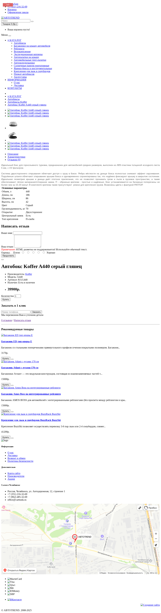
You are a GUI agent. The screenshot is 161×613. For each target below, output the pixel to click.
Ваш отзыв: (7, 246)
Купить (6, 299)
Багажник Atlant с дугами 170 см (19, 367)
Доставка (19, 85)
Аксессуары (20, 77)
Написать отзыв (22, 320)
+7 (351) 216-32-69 (17, 6)
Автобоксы (20, 43)
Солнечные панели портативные (31, 65)
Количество (7, 296)
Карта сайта (14, 473)
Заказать (36, 312)
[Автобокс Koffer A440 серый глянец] (28, 110)
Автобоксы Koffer (17, 102)
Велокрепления (22, 51)
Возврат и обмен (16, 458)
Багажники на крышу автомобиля (32, 46)
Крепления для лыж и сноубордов (32, 71)
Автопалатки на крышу (26, 57)
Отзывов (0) (14, 159)
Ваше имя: (6, 233)
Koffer (28, 274)
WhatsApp (13, 4)
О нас (17, 82)
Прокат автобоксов (24, 74)
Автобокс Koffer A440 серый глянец (27, 104)
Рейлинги (19, 48)
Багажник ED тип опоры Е (16, 341)
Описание (13, 154)
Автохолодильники (24, 62)
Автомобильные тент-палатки (30, 60)
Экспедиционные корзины (28, 54)
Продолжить (8, 256)
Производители (16, 476)
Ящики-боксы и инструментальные (33, 68)
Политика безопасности (20, 461)
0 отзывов (6, 320)
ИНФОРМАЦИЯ (17, 79)
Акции (11, 479)
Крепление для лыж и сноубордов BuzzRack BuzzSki (31, 420)
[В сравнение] (2, 259)
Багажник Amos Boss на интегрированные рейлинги (31, 394)
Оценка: (5, 252)
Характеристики (16, 156)
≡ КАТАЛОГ (14, 40)
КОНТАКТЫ (15, 88)
